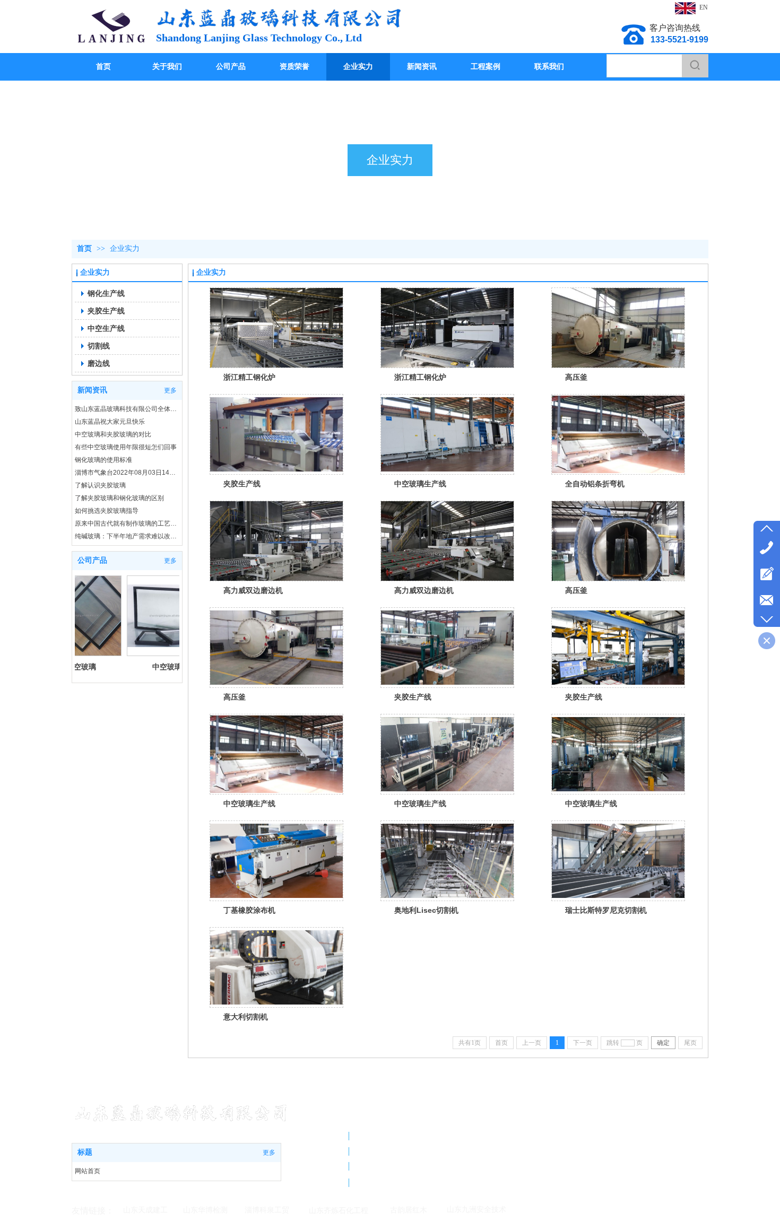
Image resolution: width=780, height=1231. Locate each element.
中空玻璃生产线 (420, 483)
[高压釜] (618, 327)
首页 (84, 248)
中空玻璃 (136, 666)
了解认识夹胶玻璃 (100, 485)
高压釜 (576, 377)
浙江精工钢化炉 (249, 377)
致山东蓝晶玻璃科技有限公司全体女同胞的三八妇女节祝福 (127, 409)
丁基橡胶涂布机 (249, 910)
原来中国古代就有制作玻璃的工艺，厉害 (127, 523)
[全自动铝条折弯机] (618, 434)
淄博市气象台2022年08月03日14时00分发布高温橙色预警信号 (127, 472)
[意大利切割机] (276, 967)
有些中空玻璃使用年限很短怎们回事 (126, 447)
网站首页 (87, 1171)
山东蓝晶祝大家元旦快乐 (110, 421)
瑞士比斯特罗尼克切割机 (606, 910)
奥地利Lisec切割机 (426, 910)
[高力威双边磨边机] (276, 541)
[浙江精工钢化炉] (276, 327)
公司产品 (92, 560)
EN (703, 7)
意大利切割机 (245, 1016)
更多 (170, 390)
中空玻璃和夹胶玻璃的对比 (113, 434)
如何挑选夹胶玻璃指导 (106, 510)
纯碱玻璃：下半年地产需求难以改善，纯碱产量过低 (127, 536)
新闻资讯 (92, 390)
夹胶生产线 (242, 483)
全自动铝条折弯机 (595, 483)
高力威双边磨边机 (253, 590)
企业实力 (125, 248)
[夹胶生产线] (276, 434)
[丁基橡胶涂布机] (276, 860)
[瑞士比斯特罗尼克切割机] (618, 860)
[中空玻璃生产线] (447, 434)
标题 (84, 1152)
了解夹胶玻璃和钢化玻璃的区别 (119, 498)
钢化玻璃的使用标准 (103, 460)
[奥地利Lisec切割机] (447, 860)
